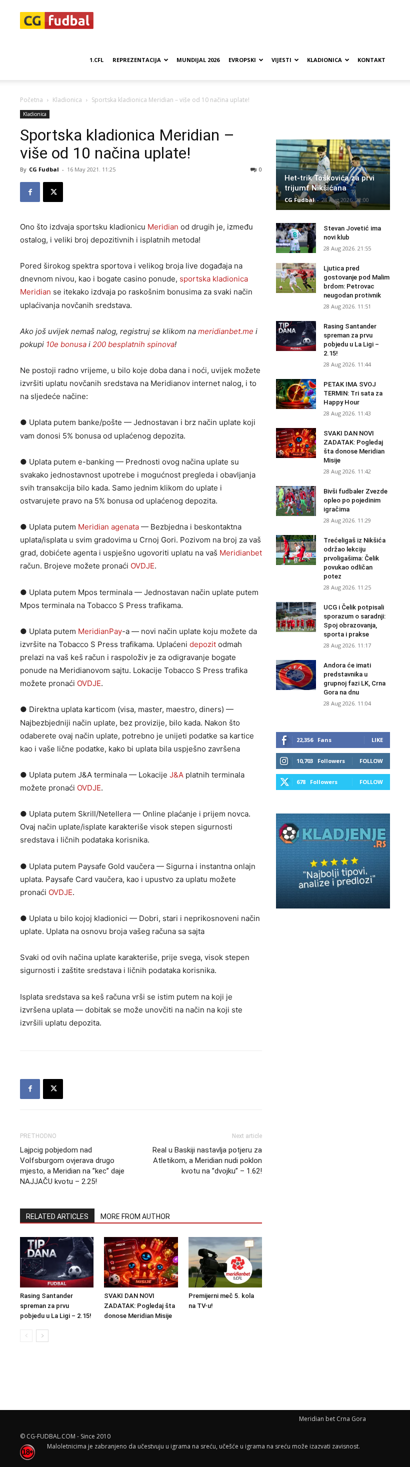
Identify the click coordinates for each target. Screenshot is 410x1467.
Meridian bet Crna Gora (332, 1418)
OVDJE (142, 565)
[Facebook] (30, 192)
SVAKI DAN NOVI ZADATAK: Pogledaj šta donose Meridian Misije (139, 1306)
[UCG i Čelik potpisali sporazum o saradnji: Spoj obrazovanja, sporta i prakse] (296, 617)
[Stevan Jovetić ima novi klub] (296, 238)
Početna (31, 100)
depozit (203, 644)
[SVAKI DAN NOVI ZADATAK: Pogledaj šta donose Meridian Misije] (141, 1262)
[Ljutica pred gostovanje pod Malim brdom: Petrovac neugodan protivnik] (296, 278)
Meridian (163, 227)
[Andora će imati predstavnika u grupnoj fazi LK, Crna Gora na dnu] (296, 675)
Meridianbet (241, 553)
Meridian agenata (108, 527)
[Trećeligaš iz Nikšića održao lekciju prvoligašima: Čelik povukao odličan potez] (296, 550)
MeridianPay (100, 631)
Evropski (242, 60)
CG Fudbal (44, 169)
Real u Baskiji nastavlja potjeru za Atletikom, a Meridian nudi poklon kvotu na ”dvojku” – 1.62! (207, 1161)
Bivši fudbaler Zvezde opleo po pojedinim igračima (356, 500)
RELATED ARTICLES (57, 1216)
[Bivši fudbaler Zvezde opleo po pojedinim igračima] (296, 501)
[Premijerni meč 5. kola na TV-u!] (225, 1262)
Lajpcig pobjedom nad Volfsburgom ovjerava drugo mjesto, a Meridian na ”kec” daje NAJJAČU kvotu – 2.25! (72, 1166)
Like (377, 740)
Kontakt (372, 60)
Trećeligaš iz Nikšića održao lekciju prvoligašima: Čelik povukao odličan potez (355, 558)
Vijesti (282, 60)
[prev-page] (26, 1336)
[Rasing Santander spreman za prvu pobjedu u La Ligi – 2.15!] (57, 1262)
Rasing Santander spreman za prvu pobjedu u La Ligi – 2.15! (56, 1306)
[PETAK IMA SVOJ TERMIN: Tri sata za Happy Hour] (296, 394)
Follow (371, 760)
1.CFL (97, 60)
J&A (177, 775)
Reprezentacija (136, 60)
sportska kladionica (214, 279)
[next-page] (42, 1336)
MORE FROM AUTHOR (135, 1216)
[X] (53, 192)
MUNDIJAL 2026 (198, 60)
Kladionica (324, 60)
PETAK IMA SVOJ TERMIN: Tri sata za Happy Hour (353, 393)
